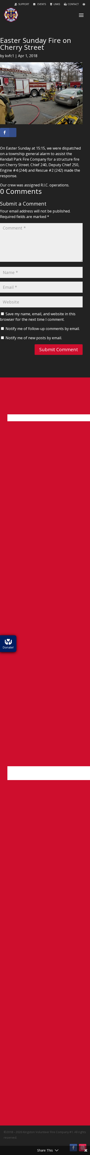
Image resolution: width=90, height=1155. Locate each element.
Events (41, 4)
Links (57, 4)
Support (23, 4)
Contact (73, 4)
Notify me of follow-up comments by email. (43, 328)
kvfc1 (9, 55)
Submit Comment (58, 349)
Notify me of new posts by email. (34, 337)
